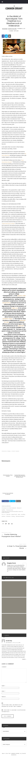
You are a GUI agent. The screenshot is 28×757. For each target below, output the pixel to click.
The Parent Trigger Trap (14, 619)
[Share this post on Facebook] (3, 523)
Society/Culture (12, 28)
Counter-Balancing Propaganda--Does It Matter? (14, 535)
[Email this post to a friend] (12, 523)
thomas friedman (20, 516)
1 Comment (11, 30)
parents (8, 514)
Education (4, 28)
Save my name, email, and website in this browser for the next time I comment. (12, 705)
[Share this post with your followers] (6, 523)
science (3, 516)
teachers (9, 516)
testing (13, 516)
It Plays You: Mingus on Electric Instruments (14, 603)
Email (3, 691)
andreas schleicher (6, 506)
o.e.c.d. (4, 514)
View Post (14, 591)
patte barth (14, 514)
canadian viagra (7, 318)
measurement (10, 509)
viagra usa (14, 308)
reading (23, 514)
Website (4, 696)
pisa (19, 514)
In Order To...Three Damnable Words (14, 546)
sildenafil (21, 326)
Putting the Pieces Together (8, 223)
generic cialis (21, 295)
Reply (24, 659)
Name (3, 685)
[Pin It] (9, 523)
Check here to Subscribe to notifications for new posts (14, 710)
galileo (3, 509)
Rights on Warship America (14, 587)
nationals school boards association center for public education (12, 512)
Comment (4, 666)
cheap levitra (6, 303)
